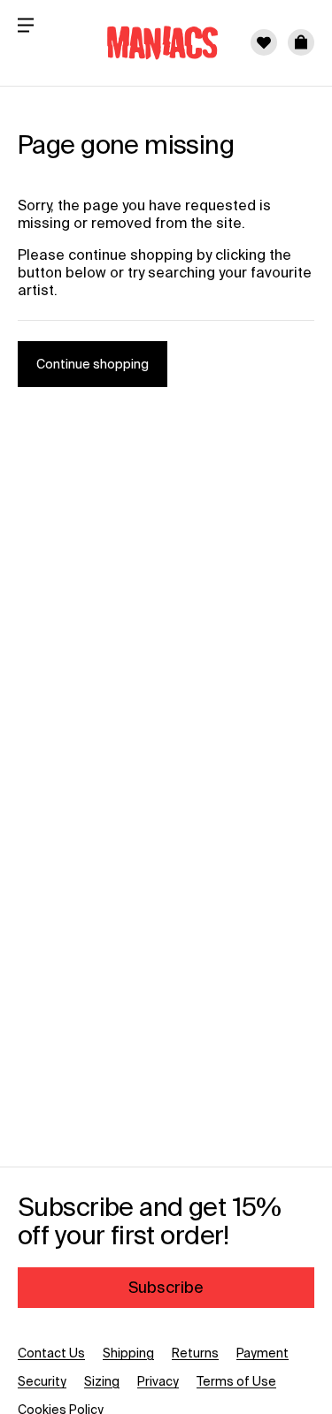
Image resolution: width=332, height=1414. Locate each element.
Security (42, 1381)
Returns (195, 1353)
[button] (301, 42)
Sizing (102, 1381)
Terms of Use (236, 1381)
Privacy (158, 1381)
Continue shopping (92, 364)
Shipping (128, 1353)
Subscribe (166, 1287)
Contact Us (51, 1353)
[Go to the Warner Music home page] (151, 42)
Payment (262, 1353)
